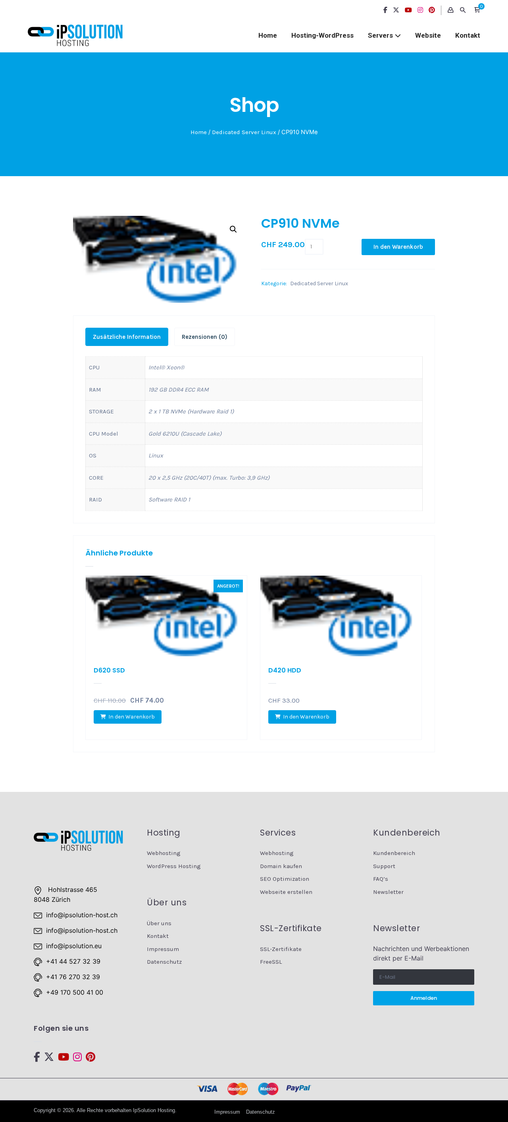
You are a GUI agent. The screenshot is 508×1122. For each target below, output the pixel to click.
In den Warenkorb (398, 246)
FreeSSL (271, 961)
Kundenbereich (394, 853)
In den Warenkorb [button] (131, 716)
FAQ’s (380, 878)
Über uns (159, 923)
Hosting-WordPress (322, 35)
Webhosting (164, 853)
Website (428, 35)
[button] (477, 10)
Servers (380, 35)
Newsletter (388, 891)
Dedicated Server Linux (244, 132)
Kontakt (467, 35)
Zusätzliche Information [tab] (127, 336)
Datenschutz (164, 961)
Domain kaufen (281, 866)
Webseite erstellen (286, 891)
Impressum (163, 949)
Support (384, 866)
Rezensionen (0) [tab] (204, 336)
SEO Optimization (284, 878)
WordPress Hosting (174, 866)
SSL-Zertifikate (281, 949)
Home (267, 35)
